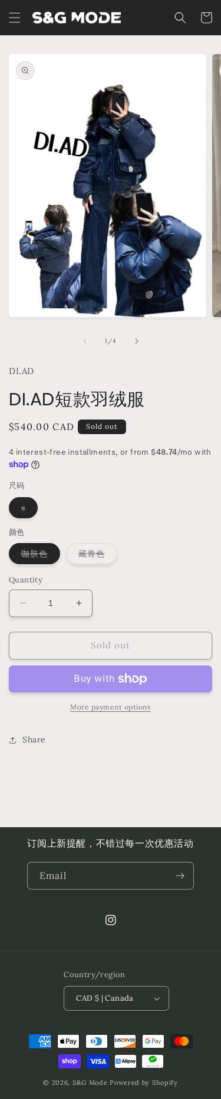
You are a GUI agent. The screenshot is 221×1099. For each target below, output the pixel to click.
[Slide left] (85, 341)
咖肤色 (40, 556)
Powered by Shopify (144, 1082)
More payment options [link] (110, 706)
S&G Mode (90, 1082)
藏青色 (97, 556)
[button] (15, 18)
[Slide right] (137, 341)
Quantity (25, 580)
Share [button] (34, 739)
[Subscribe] (180, 876)
